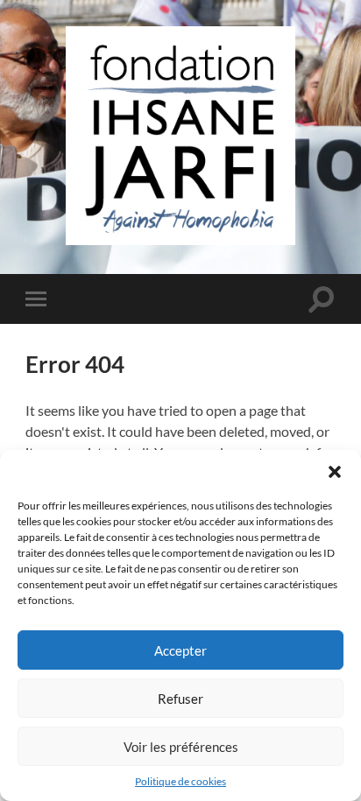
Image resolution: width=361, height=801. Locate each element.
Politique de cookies (180, 781)
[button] (334, 472)
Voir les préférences (181, 747)
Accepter (180, 650)
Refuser (180, 698)
